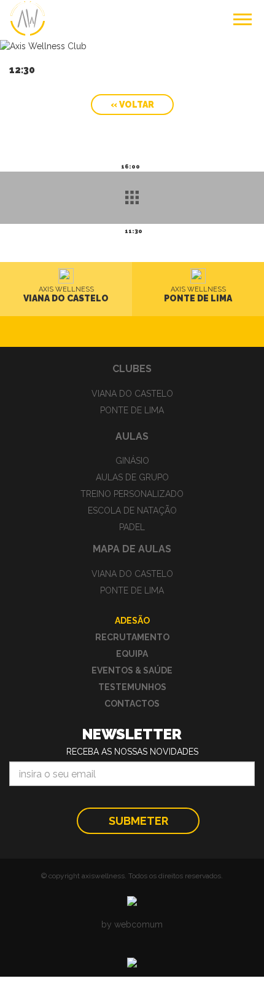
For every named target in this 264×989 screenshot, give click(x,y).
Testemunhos (132, 687)
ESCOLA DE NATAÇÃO (132, 510)
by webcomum (132, 924)
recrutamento (132, 637)
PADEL (132, 527)
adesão (132, 621)
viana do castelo (132, 394)
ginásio (132, 461)
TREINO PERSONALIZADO (132, 494)
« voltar (132, 104)
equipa (132, 654)
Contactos (132, 704)
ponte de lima (132, 410)
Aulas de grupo (132, 477)
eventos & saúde (132, 670)
